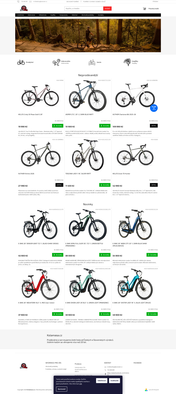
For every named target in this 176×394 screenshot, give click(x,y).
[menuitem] (20, 15)
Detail (154, 126)
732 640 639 (110, 370)
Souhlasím (114, 380)
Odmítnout (102, 380)
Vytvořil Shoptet (154, 390)
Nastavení (61, 389)
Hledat (107, 8)
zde (80, 384)
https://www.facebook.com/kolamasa (118, 374)
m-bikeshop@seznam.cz (114, 367)
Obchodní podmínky (72, 2)
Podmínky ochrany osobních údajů (94, 2)
